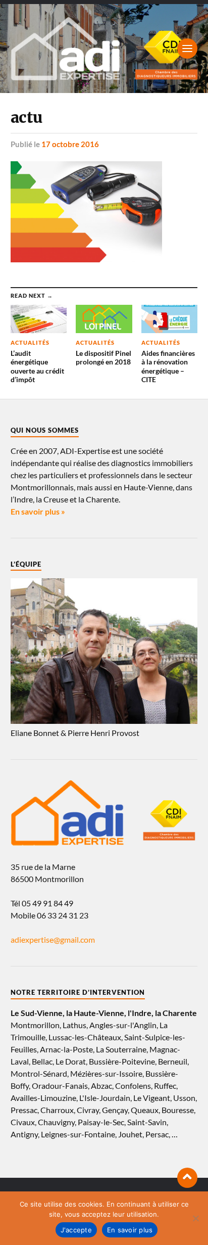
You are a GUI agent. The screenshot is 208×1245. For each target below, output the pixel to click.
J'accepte (76, 1230)
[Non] (195, 1218)
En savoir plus (130, 1230)
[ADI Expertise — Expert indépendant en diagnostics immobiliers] (104, 48)
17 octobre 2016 (70, 144)
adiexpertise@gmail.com (53, 939)
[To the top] (187, 1178)
